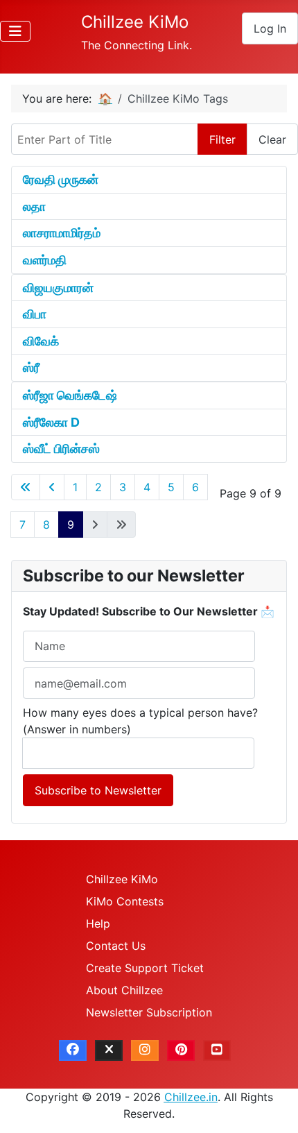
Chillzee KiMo (122, 879)
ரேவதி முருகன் (60, 179)
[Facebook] (73, 1050)
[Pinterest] (181, 1050)
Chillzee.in (191, 1097)
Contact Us (116, 946)
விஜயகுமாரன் (58, 287)
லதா (34, 206)
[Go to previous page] (52, 487)
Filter (222, 139)
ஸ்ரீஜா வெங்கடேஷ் (70, 395)
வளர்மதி (45, 260)
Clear (272, 139)
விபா (34, 314)
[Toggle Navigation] (15, 31)
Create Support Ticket (145, 968)
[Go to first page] (25, 487)
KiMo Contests (125, 901)
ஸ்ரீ (31, 367)
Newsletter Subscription (149, 1012)
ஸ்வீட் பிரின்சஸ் (61, 448)
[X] (109, 1050)
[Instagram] (145, 1050)
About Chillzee (124, 990)
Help (98, 923)
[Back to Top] (274, 1107)
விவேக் (41, 341)
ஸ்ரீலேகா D (51, 422)
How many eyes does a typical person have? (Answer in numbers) (140, 721)
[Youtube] (217, 1050)
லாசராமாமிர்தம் (61, 232)
